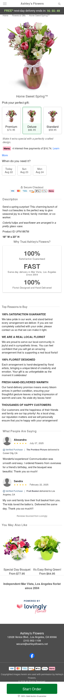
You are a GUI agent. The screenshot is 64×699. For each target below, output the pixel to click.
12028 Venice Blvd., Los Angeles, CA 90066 (32, 637)
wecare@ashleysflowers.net (32, 644)
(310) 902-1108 (32, 640)
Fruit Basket (32, 491)
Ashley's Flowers (32, 3)
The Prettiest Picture (36, 449)
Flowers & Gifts (19, 15)
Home (5, 15)
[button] (56, 691)
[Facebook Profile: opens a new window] (32, 655)
